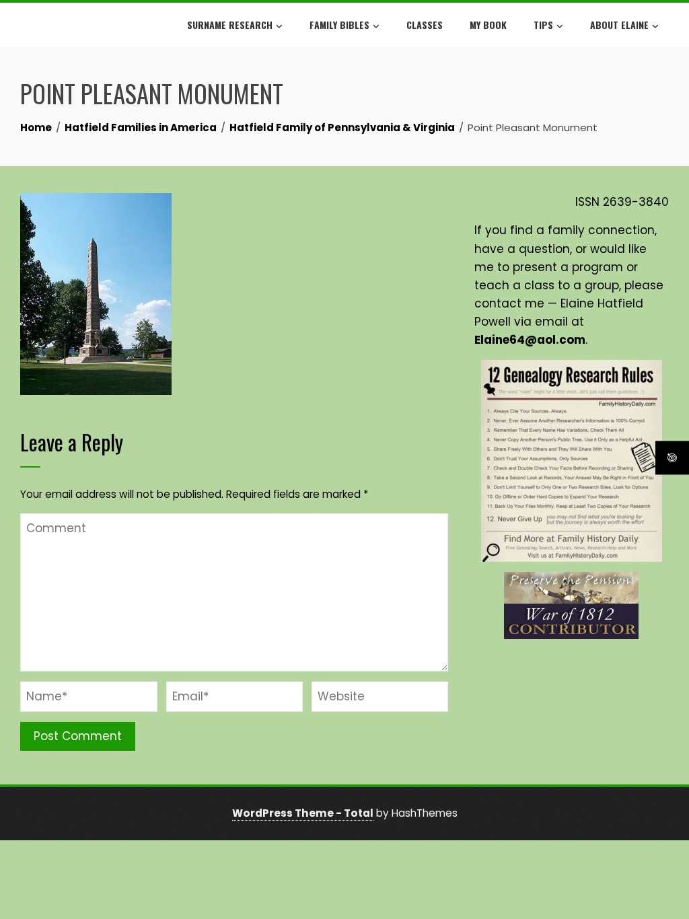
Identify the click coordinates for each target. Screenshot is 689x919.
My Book (488, 24)
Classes (424, 24)
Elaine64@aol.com (529, 340)
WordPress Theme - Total (302, 813)
